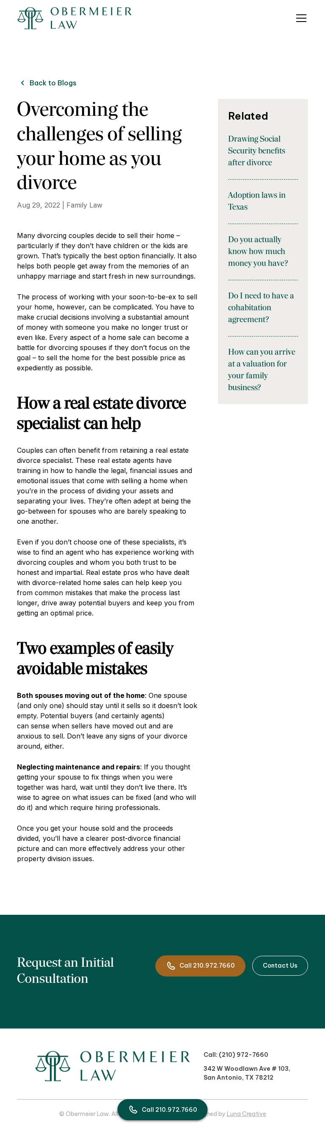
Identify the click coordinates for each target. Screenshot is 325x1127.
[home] (74, 18)
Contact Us (280, 965)
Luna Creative (246, 1114)
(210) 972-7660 (243, 1055)
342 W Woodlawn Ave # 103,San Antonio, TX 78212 (247, 1073)
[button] (299, 18)
